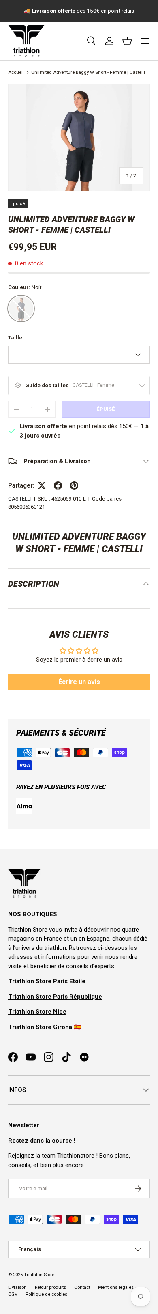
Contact (82, 1287)
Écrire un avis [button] (79, 682)
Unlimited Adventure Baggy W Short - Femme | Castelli (88, 72)
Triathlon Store (39, 1274)
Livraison (17, 1287)
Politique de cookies (46, 1294)
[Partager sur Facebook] (58, 485)
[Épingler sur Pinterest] (74, 485)
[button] (127, 41)
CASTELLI (20, 499)
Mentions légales (116, 1287)
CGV (12, 1294)
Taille (15, 337)
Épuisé (105, 409)
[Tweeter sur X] (42, 485)
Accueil (16, 72)
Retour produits (50, 1287)
